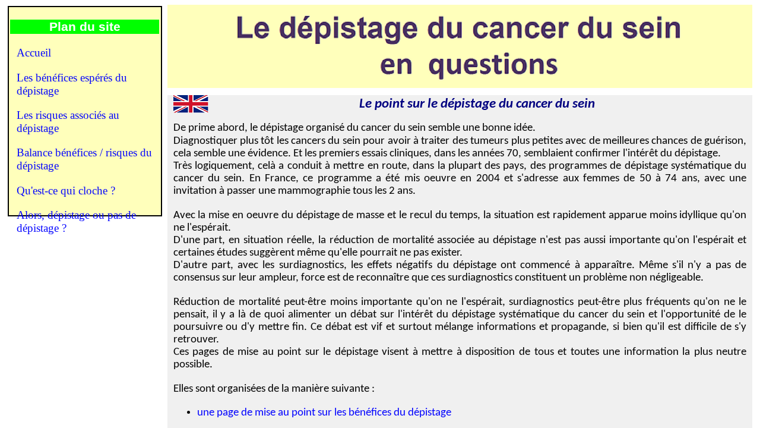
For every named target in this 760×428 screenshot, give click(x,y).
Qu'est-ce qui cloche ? (66, 190)
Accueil (34, 52)
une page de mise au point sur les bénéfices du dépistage (324, 412)
